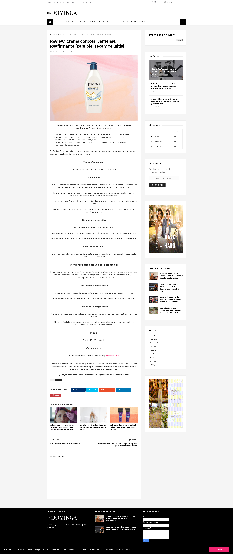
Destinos (70, 22)
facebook (167, 132)
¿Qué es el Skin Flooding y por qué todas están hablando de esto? (93, 427)
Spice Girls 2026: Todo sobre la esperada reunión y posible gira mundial (171, 299)
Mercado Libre (113, 356)
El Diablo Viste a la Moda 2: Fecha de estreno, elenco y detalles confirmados (171, 276)
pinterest (167, 142)
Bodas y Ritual (155, 343)
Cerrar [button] (219, 550)
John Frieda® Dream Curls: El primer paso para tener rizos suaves (123, 427)
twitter (167, 137)
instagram (167, 146)
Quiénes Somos (59, 2)
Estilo (92, 22)
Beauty (114, 22)
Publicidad (71, 2)
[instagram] (158, 2)
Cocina (143, 22)
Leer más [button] (129, 550)
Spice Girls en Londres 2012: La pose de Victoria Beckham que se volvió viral (121, 529)
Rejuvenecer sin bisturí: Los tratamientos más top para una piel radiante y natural (62, 427)
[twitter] (155, 2)
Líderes (82, 22)
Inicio (49, 2)
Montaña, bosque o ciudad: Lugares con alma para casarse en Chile (170, 310)
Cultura (58, 22)
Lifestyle (153, 365)
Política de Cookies (85, 2)
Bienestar (103, 22)
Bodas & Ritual (128, 22)
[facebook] (152, 2)
